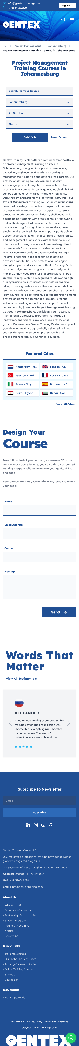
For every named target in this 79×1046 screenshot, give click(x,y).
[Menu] (72, 20)
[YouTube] (43, 825)
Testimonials (17, 1021)
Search (30, 137)
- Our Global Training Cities (19, 959)
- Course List (10, 979)
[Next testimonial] (68, 723)
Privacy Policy (34, 1021)
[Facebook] (50, 825)
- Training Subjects (14, 953)
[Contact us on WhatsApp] (71, 1038)
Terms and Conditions (56, 1021)
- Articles (8, 931)
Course (8, 548)
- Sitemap (9, 974)
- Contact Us (10, 936)
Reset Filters (59, 137)
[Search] (63, 20)
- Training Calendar (14, 997)
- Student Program (14, 920)
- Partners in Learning (16, 925)
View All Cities (65, 404)
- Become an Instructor (17, 910)
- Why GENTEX (12, 905)
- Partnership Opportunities (20, 915)
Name (8, 501)
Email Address (13, 525)
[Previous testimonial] (10, 723)
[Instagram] (36, 825)
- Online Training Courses (18, 969)
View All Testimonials (21, 678)
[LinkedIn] (28, 825)
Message (9, 571)
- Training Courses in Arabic (20, 964)
